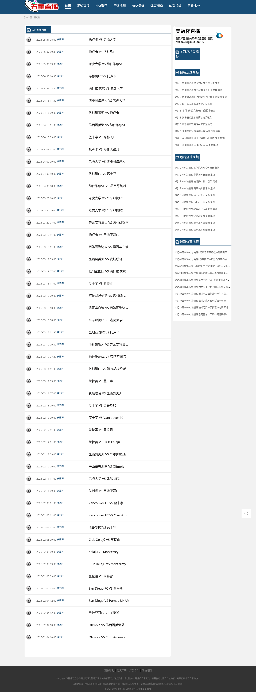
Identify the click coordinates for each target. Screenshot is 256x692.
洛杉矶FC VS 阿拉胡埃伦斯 (107, 369)
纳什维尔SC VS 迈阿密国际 (107, 357)
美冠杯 (37, 17)
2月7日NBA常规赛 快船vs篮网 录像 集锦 (195, 215)
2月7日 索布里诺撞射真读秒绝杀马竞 (193, 117)
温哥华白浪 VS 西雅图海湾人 (109, 308)
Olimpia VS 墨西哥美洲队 (107, 625)
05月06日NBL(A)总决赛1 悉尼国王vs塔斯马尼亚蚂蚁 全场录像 (205, 259)
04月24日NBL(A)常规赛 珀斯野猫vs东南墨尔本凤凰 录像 (203, 273)
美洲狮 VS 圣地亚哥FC (104, 491)
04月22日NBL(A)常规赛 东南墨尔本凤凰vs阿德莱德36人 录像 (205, 314)
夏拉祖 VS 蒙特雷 (101, 576)
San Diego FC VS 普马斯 (106, 588)
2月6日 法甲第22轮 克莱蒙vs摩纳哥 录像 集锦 (197, 131)
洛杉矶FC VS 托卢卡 (102, 76)
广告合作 (134, 670)
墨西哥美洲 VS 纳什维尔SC (107, 125)
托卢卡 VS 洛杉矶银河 (104, 149)
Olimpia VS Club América (107, 637)
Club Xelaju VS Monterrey (107, 564)
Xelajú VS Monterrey (103, 552)
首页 (68, 6)
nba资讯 (101, 6)
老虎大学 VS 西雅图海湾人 (107, 161)
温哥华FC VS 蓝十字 (102, 527)
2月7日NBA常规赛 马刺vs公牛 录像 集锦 (195, 202)
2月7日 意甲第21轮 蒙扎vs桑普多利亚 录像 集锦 (198, 89)
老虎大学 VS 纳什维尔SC (106, 64)
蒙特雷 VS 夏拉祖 (101, 430)
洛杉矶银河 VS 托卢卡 (104, 113)
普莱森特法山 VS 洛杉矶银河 (109, 222)
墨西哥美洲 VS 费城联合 (105, 259)
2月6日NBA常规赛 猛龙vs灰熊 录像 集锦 (195, 229)
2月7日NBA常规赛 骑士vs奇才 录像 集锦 (195, 195)
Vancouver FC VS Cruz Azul (108, 515)
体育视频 (175, 6)
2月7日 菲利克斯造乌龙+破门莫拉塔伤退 (195, 110)
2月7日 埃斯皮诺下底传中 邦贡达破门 (193, 124)
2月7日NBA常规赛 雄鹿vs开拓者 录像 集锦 (196, 208)
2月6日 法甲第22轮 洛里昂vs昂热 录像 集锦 (196, 145)
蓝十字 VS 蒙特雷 (101, 283)
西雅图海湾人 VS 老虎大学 (107, 100)
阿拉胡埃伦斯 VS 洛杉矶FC (107, 296)
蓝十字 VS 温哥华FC (102, 405)
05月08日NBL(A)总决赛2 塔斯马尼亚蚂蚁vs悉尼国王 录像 (203, 252)
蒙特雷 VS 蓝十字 (101, 381)
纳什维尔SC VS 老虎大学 (106, 88)
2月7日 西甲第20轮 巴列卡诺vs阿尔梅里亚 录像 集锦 (201, 96)
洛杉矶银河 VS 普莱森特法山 (109, 344)
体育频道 (156, 6)
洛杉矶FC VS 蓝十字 (102, 174)
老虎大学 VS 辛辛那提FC (106, 198)
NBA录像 (138, 6)
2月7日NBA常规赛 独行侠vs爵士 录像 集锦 (196, 181)
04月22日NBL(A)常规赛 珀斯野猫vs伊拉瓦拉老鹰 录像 (201, 307)
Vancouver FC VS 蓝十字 (106, 503)
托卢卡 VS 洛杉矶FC (102, 52)
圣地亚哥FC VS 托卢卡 (104, 332)
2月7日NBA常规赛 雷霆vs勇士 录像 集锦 (195, 174)
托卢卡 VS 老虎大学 (102, 39)
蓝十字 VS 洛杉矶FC (102, 137)
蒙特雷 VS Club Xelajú (104, 442)
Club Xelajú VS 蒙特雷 (104, 539)
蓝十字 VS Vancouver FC (106, 418)
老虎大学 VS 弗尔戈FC (104, 478)
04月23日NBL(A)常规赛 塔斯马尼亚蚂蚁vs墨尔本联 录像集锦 (205, 293)
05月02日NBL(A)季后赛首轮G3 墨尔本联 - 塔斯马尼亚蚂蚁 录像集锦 (208, 266)
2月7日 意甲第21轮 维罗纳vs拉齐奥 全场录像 (197, 82)
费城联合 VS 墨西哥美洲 (105, 393)
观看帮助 (109, 670)
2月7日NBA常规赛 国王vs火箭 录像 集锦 (195, 188)
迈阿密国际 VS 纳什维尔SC (107, 271)
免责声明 (122, 670)
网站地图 (147, 670)
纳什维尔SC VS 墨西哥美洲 (107, 186)
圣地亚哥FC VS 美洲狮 (104, 613)
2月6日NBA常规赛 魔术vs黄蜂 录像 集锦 (195, 222)
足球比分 (193, 6)
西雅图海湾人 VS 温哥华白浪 (109, 247)
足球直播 (83, 6)
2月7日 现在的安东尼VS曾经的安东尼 (193, 103)
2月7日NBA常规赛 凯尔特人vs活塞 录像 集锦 (197, 167)
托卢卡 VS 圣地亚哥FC (104, 235)
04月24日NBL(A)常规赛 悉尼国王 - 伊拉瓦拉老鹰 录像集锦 (203, 286)
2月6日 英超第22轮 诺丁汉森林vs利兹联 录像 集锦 (200, 138)
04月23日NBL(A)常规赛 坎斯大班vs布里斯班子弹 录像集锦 (204, 300)
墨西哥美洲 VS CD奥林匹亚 (107, 454)
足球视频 (119, 6)
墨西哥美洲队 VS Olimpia (107, 466)
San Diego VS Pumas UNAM (109, 600)
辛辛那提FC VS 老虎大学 (106, 320)
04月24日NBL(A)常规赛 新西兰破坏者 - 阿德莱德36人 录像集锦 (206, 279)
